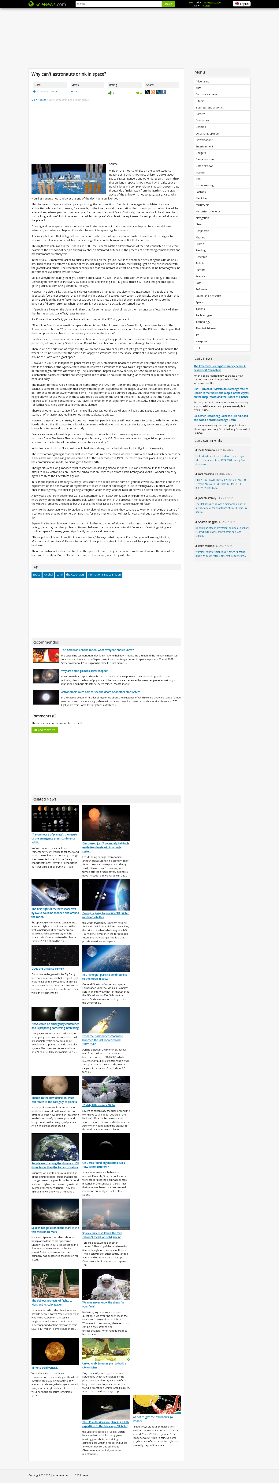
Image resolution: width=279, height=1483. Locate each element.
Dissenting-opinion (207, 133)
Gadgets (201, 153)
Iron (198, 179)
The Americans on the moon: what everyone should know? (97, 650)
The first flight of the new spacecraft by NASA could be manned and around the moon (55, 913)
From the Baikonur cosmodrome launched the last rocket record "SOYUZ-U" (102, 1040)
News (199, 224)
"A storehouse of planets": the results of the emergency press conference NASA (55, 838)
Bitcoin (200, 101)
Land (60, 574)
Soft (198, 283)
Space (36, 574)
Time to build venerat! (45, 1367)
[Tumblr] (163, 92)
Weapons (201, 341)
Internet (200, 172)
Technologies (204, 315)
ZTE (198, 348)
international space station (104, 574)
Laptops (201, 192)
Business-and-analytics (210, 107)
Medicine (201, 198)
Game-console (205, 159)
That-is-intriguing (206, 328)
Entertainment (204, 146)
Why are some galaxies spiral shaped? (84, 671)
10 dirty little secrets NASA (98, 1105)
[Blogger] (153, 92)
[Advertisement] (139, 38)
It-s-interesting (205, 185)
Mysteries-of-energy (208, 211)
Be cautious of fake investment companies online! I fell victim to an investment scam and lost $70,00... (222, 532)
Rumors (200, 270)
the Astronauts (75, 574)
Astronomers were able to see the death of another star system (100, 692)
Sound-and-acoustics (208, 296)
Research (201, 257)
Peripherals (202, 231)
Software (201, 289)
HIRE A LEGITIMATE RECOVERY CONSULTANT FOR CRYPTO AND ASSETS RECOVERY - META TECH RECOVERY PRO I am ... (221, 484)
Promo (200, 244)
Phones (200, 237)
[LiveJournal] (158, 92)
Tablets (200, 309)
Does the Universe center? (48, 968)
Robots (200, 263)
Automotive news (206, 94)
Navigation (202, 218)
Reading (201, 250)
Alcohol (48, 574)
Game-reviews (204, 166)
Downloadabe (204, 140)
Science (200, 276)
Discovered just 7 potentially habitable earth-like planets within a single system (105, 847)
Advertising (202, 81)
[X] (147, 92)
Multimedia (202, 205)
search (168, 3)
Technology (203, 322)
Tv (197, 335)
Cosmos (201, 127)
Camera (200, 114)
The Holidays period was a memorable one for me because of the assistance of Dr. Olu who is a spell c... (221, 508)
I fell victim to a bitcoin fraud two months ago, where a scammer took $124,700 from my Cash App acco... (220, 460)
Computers (202, 120)
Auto (199, 88)
